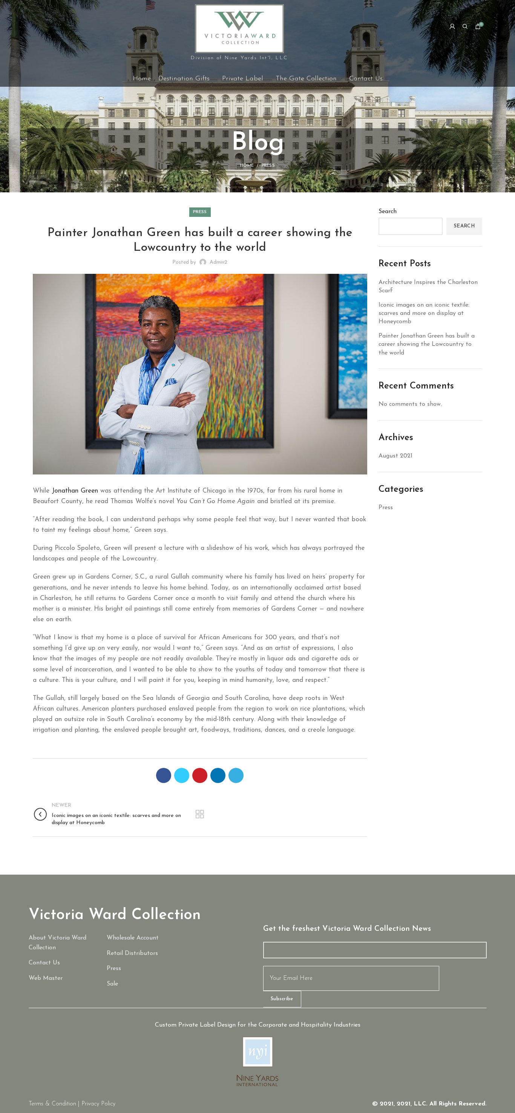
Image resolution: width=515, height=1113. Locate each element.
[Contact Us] (62, 963)
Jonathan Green (75, 491)
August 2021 (395, 456)
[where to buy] (140, 954)
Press (268, 166)
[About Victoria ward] (62, 943)
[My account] (452, 26)
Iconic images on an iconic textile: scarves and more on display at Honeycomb (424, 313)
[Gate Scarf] (140, 984)
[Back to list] (199, 814)
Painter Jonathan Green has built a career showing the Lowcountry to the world (427, 344)
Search (388, 212)
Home (247, 166)
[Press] (140, 969)
